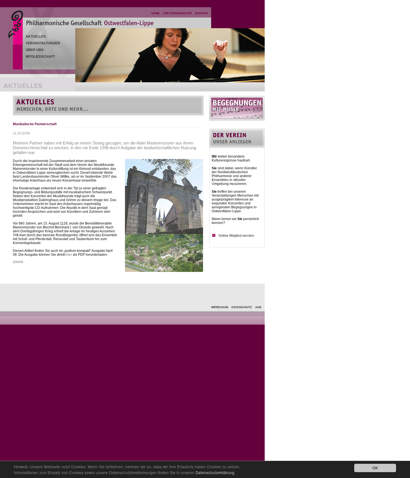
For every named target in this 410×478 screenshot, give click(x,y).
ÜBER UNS (35, 50)
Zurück (18, 262)
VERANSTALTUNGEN (43, 43)
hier (69, 255)
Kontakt (201, 13)
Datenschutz (241, 307)
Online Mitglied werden (236, 236)
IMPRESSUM (219, 307)
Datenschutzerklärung (215, 472)
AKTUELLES (36, 36)
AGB (258, 307)
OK (375, 467)
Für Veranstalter (177, 13)
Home (155, 13)
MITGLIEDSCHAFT (40, 57)
